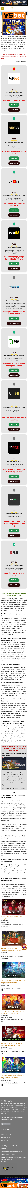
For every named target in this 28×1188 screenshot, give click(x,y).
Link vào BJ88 (14, 429)
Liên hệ (9, 1117)
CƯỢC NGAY (14, 104)
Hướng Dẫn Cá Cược (6, 1134)
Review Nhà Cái (5, 1137)
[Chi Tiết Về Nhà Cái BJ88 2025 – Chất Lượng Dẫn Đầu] (13, 907)
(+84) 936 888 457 (11, 1154)
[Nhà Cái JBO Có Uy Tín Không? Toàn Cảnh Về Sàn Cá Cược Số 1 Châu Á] (13, 970)
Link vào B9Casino (14, 323)
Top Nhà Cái (4, 1140)
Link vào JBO (14, 375)
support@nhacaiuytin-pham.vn (13, 1151)
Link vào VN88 (14, 215)
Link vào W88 (14, 163)
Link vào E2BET (14, 535)
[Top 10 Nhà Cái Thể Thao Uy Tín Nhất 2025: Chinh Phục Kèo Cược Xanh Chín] (13, 1033)
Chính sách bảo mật (17, 1117)
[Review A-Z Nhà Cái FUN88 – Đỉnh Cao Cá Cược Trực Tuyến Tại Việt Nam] (13, 1065)
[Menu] (2, 8)
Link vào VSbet (14, 109)
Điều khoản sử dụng (6, 1119)
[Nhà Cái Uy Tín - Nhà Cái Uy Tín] (14, 8)
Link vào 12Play (14, 585)
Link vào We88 (14, 268)
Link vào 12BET (14, 481)
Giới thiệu (3, 1117)
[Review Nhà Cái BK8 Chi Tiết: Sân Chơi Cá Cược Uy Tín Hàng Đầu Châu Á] (13, 1002)
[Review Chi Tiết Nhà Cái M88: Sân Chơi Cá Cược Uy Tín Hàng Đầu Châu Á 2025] (13, 938)
